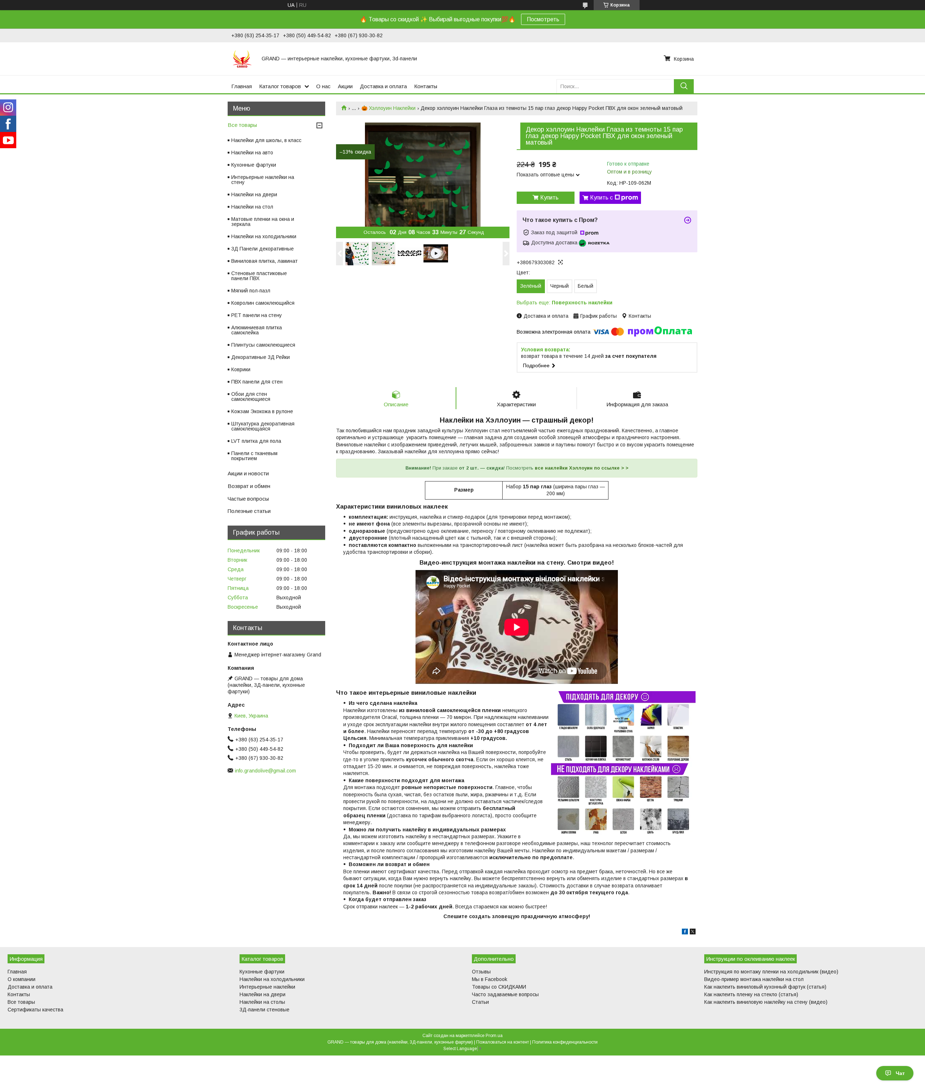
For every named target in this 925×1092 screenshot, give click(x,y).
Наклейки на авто (252, 152)
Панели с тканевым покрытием (254, 455)
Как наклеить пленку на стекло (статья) (751, 994)
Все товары (242, 125)
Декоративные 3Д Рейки (260, 357)
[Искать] (684, 86)
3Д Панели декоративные (262, 249)
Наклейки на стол (252, 207)
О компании (21, 979)
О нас (323, 86)
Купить (549, 197)
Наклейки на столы (262, 1002)
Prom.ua (494, 1035)
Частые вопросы (248, 499)
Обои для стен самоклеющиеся (250, 396)
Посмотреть (543, 19)
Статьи (480, 1002)
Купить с (601, 197)
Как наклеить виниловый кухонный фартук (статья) (765, 987)
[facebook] (685, 932)
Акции (345, 86)
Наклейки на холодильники (263, 236)
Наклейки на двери (254, 194)
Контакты (425, 86)
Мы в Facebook (489, 979)
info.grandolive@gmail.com (265, 771)
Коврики (240, 369)
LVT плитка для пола (256, 441)
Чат (900, 1073)
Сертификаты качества (35, 1009)
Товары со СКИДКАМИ (499, 987)
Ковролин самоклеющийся (262, 303)
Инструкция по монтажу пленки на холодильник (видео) (771, 972)
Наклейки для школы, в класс (266, 140)
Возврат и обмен (249, 486)
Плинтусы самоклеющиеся (263, 345)
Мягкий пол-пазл (250, 291)
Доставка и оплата (383, 86)
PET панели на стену (256, 315)
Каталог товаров (280, 86)
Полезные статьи (249, 511)
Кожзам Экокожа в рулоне (262, 411)
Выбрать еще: (564, 302)
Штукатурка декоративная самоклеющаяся (262, 426)
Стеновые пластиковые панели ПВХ (259, 275)
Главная (241, 86)
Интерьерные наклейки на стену (262, 179)
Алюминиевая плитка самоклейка (256, 330)
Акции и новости (248, 473)
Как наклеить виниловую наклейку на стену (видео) (765, 1002)
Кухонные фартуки (253, 165)
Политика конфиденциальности (565, 1042)
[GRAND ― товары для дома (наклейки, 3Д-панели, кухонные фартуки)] (242, 58)
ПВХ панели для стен (257, 382)
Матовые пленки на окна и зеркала (262, 221)
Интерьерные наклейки (267, 987)
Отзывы (481, 972)
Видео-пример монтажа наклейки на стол (754, 979)
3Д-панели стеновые (264, 1009)
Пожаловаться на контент (502, 1042)
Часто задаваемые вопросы (505, 994)
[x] (693, 932)
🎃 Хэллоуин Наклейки (388, 108)
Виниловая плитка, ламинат (264, 261)
